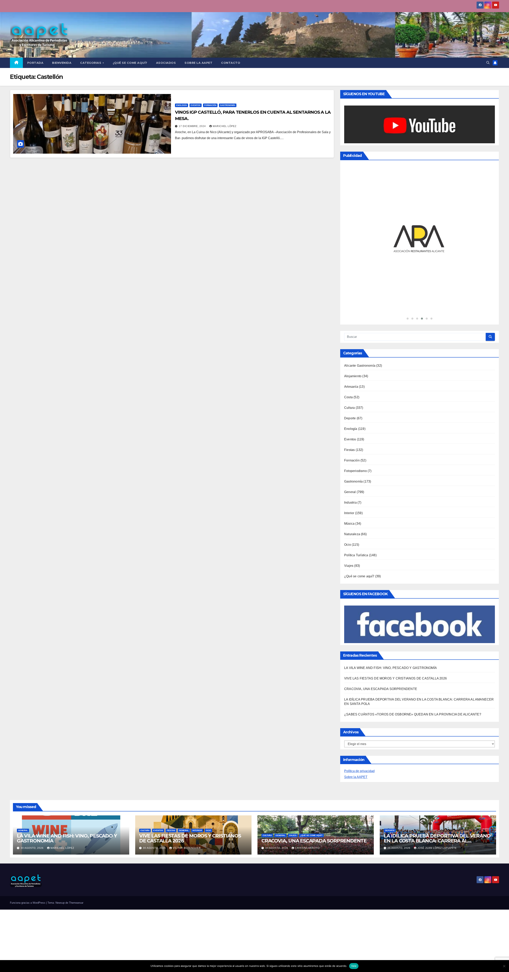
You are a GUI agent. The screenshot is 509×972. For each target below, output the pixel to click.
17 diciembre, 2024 (193, 126)
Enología (181, 105)
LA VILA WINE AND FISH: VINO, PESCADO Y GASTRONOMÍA (390, 586)
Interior (349, 431)
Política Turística (356, 473)
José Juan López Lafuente (437, 766)
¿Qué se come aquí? (359, 494)
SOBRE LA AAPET (198, 63)
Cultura (349, 326)
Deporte (350, 336)
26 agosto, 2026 (399, 766)
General (350, 410)
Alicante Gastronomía (359, 284)
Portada (35, 63)
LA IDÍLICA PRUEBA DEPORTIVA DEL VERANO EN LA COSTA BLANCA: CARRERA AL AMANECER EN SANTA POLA (437, 759)
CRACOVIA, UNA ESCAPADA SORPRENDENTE (380, 607)
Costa (348, 315)
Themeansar (76, 821)
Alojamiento (352, 294)
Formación (210, 105)
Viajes (348, 484)
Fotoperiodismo (355, 389)
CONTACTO (230, 63)
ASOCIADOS (166, 63)
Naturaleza (352, 452)
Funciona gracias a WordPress (28, 821)
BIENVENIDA (61, 63)
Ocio (347, 463)
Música (349, 442)
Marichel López (224, 126)
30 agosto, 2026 (32, 766)
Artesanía (351, 305)
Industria (350, 421)
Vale (353, 965)
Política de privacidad (359, 689)
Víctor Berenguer (187, 766)
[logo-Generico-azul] (419, 198)
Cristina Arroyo (307, 766)
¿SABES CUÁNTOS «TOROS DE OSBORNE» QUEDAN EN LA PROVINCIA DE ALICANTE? (412, 633)
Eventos (195, 105)
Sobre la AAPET (355, 695)
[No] (504, 966)
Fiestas (349, 368)
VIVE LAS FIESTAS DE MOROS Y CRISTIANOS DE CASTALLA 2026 (395, 597)
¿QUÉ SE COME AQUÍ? (130, 63)
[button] (488, 62)
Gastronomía (227, 105)
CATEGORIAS (91, 63)
